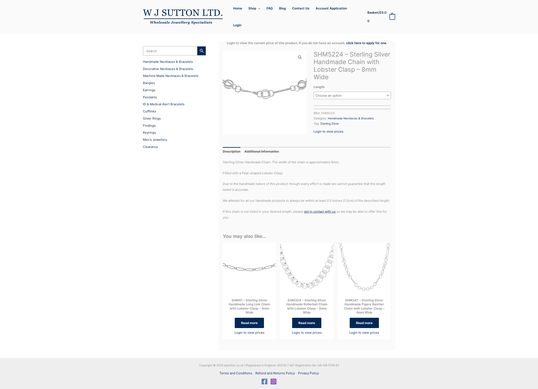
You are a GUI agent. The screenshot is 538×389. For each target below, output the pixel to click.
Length (319, 87)
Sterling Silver (329, 123)
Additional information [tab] (261, 151)
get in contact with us (320, 212)
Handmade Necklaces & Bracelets (351, 118)
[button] (258, 8)
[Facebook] (264, 381)
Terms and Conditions (235, 373)
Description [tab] (231, 151)
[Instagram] (273, 381)
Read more (249, 323)
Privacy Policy (308, 373)
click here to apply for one (366, 43)
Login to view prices (328, 131)
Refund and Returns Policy (275, 373)
